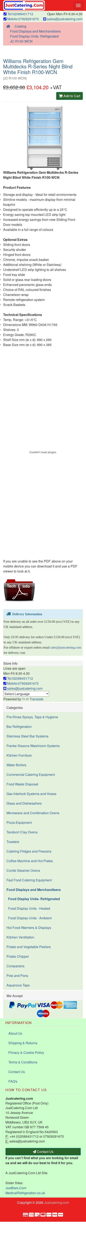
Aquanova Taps (18, 985)
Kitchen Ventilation (20, 937)
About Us (15, 1033)
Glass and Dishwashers (24, 803)
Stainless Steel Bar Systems (27, 736)
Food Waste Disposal (22, 784)
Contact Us (16, 1071)
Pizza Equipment (19, 822)
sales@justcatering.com (64, 18)
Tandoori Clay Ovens (22, 832)
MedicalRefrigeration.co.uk (25, 1192)
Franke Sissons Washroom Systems (33, 745)
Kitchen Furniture (19, 755)
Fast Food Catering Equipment (29, 880)
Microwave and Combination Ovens (32, 812)
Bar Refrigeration (19, 726)
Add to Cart (71, 95)
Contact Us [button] (44, 1151)
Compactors (15, 966)
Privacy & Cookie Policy (26, 1052)
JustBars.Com (15, 1187)
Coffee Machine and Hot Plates (29, 860)
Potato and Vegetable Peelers (28, 946)
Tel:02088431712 (19, 13)
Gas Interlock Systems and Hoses (31, 793)
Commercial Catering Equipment (30, 774)
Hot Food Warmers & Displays (28, 927)
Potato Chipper (17, 956)
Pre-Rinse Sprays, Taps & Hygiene (32, 717)
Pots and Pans (17, 975)
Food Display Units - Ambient (29, 918)
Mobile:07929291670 (22, 18)
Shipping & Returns (22, 1042)
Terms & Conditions (22, 1062)
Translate (36, 699)
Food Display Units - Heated (28, 908)
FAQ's (12, 1081)
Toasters (12, 841)
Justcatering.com (56, 1202)
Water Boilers (16, 764)
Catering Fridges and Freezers (28, 851)
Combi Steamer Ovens (23, 870)
